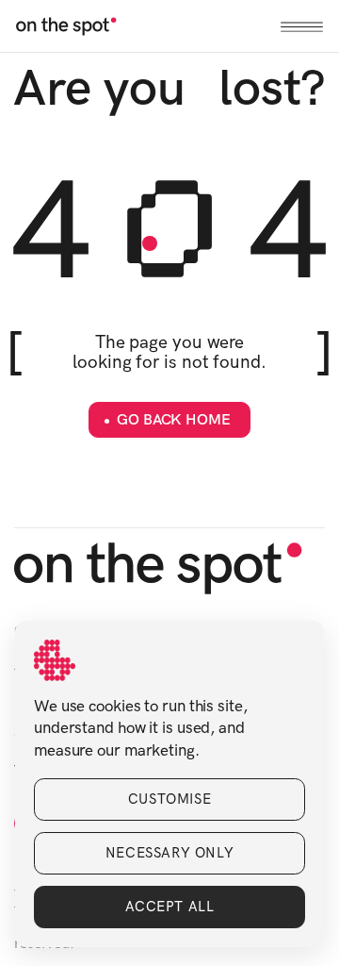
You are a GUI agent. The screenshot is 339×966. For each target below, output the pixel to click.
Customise (169, 799)
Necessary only (169, 852)
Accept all (170, 906)
